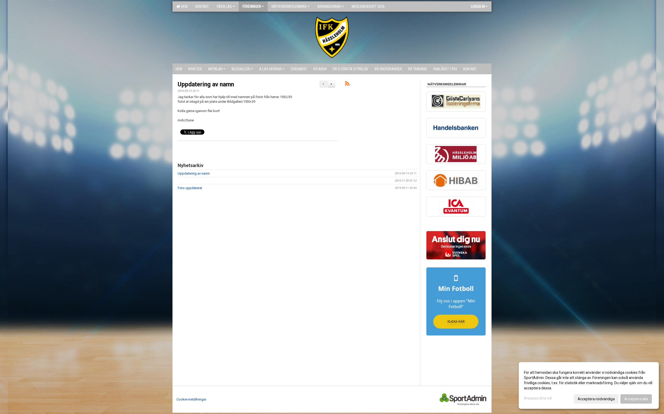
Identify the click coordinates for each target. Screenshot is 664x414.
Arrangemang (329, 6)
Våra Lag (224, 6)
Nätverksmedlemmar (289, 6)
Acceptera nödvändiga (596, 399)
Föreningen (252, 6)
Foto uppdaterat (190, 188)
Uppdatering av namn (206, 84)
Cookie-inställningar (191, 399)
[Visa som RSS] (347, 84)
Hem (183, 6)
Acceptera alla (636, 399)
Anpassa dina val (538, 398)
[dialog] (589, 385)
